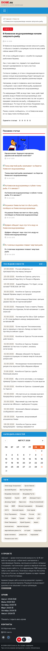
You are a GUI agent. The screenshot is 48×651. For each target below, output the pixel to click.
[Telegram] (3, 637)
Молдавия (39, 506)
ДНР (24, 498)
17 (6, 463)
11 (12, 459)
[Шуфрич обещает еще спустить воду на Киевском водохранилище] (24, 227)
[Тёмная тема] (24, 639)
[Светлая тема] (19, 639)
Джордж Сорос (35, 498)
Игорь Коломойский (36, 502)
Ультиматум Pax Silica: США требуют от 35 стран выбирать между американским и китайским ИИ (24, 319)
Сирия (13, 518)
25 (12, 467)
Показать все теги (11, 538)
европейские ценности (13, 530)
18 (12, 463)
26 (18, 467)
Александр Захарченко (13, 486)
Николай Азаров (17, 510)
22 (36, 463)
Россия (31, 514)
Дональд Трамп (10, 502)
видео (36, 522)
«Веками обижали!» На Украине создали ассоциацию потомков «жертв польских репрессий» (22, 356)
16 (42, 459)
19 (18, 463)
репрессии (23, 534)
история (27, 530)
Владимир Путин (28, 494)
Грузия (17, 498)
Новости (16, 19)
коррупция (37, 530)
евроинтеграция (23, 526)
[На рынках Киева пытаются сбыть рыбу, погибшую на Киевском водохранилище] (24, 207)
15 (36, 459)
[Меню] (4, 10)
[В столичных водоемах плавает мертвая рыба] (24, 245)
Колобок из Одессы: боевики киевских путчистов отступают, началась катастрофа (20, 346)
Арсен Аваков (29, 486)
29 (36, 467)
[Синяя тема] (29, 639)
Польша (23, 514)
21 (30, 463)
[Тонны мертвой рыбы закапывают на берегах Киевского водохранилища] (24, 167)
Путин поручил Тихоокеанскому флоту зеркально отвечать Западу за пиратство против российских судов (22, 329)
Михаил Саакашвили (25, 506)
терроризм (34, 534)
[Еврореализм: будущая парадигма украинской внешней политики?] (24, 143)
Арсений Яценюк (10, 490)
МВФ (13, 506)
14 (30, 459)
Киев (6, 506)
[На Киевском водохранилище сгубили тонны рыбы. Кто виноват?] (24, 187)
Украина (31, 518)
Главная (8, 19)
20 (24, 463)
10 (6, 459)
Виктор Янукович (26, 490)
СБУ (39, 514)
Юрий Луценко (25, 522)
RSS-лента (7, 632)
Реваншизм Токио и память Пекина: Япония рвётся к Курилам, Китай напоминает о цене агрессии (23, 309)
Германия (8, 498)
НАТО (7, 510)
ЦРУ (38, 518)
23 (42, 463)
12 (18, 459)
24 (6, 467)
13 (24, 459)
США (6, 518)
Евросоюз (22, 502)
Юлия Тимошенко (11, 522)
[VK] (8, 637)
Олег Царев (31, 510)
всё (41, 264)
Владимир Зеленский (12, 494)
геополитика (9, 526)
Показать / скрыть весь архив (13, 619)
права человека (10, 534)
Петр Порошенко (11, 514)
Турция (21, 518)
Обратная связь (9, 628)
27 (24, 467)
